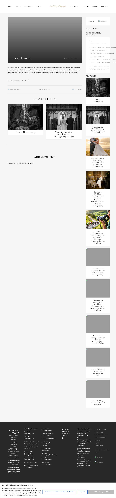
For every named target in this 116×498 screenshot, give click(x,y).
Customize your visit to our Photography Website (59, 492)
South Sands (13, 455)
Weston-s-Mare (14, 450)
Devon (14, 441)
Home (10, 6)
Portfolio (40, 6)
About (18, 6)
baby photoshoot (97, 56)
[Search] (102, 21)
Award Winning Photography (102, 53)
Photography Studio (49, 438)
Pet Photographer (30, 462)
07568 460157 (99, 445)
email (97, 443)
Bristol (13, 439)
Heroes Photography (84, 429)
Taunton (14, 442)
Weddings (28, 6)
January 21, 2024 (70, 58)
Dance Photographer (31, 441)
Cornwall (14, 446)
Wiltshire (14, 444)
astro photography (98, 50)
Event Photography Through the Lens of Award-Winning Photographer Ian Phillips (84, 463)
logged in (18, 163)
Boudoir (85, 6)
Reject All (82, 492)
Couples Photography (99, 69)
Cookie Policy (33, 495)
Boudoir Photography (99, 66)
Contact (104, 6)
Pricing (44, 445)
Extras (95, 6)
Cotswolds (13, 448)
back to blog (44, 89)
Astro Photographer (31, 429)
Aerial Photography (98, 44)
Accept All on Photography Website (101, 492)
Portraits (74, 6)
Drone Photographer (31, 444)
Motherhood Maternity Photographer (29, 453)
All (91, 41)
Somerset (14, 437)
